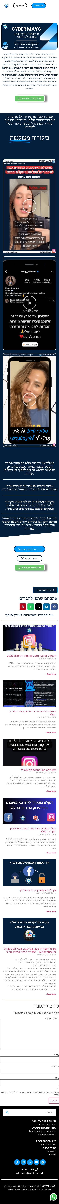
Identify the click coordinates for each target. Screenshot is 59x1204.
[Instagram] (23, 1162)
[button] (52, 6)
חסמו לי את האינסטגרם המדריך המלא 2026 (31, 655)
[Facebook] (43, 1162)
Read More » (51, 674)
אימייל (55, 1066)
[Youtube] (36, 1162)
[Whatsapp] (30, 1162)
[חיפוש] (7, 1112)
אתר (57, 1078)
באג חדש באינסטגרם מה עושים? (38, 770)
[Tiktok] (17, 1162)
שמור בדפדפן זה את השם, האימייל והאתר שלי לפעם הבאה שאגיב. (30, 1093)
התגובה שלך (52, 1018)
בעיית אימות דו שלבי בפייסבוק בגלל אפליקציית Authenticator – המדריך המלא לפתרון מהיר (30, 950)
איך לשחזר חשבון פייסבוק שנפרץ (38, 890)
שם (56, 1055)
